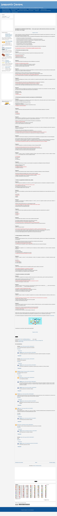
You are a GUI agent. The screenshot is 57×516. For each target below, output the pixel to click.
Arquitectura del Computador (23, 9)
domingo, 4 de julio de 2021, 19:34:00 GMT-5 (27, 377)
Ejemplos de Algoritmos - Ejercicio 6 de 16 (8, 67)
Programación (37, 10)
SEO (42, 340)
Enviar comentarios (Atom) (37, 465)
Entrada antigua (52, 462)
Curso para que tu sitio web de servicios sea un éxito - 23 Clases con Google (29, 340)
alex (20, 377)
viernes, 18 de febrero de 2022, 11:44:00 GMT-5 (30, 430)
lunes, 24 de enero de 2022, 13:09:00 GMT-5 (29, 381)
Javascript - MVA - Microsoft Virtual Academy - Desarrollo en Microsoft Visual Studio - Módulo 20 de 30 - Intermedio (9, 35)
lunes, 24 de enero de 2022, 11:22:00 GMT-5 (29, 352)
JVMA (18, 408)
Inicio (36, 462)
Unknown (18, 371)
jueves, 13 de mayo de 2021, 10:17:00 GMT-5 (26, 408)
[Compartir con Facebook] (35, 339)
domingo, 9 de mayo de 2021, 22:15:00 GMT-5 (27, 371)
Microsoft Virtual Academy (5, 9)
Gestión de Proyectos (44, 9)
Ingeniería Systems (12, 4)
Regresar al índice (35, 32)
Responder (19, 355)
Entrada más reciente (19, 462)
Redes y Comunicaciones (14, 9)
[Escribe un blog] (33, 339)
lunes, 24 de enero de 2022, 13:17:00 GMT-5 (29, 418)
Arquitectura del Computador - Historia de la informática (8, 55)
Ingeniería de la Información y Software (34, 9)
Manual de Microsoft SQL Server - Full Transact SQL (8, 41)
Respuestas (20, 350)
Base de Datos (14, 10)
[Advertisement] (35, 19)
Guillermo (20, 352)
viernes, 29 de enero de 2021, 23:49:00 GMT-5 (27, 346)
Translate (8, 17)
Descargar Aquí (52, 315)
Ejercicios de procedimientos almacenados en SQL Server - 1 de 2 (8, 61)
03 (17, 424)
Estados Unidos (21, 341)
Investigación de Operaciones (6, 10)
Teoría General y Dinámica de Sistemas (45, 10)
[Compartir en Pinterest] (36, 339)
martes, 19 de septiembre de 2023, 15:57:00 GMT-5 (30, 443)
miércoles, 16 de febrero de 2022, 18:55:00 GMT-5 (25, 424)
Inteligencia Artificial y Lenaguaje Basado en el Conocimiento (25, 10)
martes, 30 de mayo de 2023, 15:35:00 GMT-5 (27, 437)
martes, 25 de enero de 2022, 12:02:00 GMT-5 (29, 387)
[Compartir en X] (34, 339)
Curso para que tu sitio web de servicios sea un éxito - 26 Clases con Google (8, 48)
